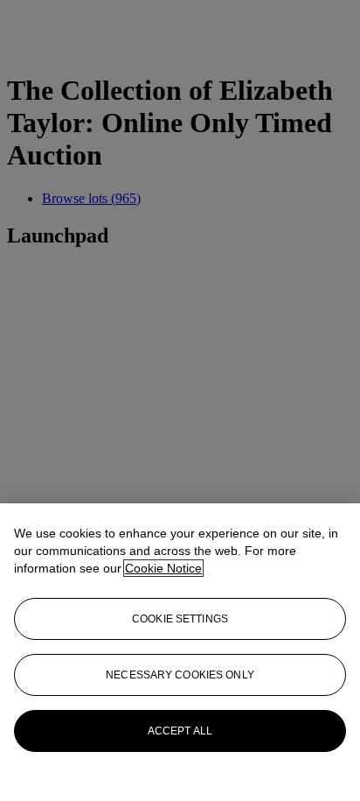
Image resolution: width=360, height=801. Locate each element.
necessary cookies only (180, 675)
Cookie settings (180, 619)
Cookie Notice (163, 568)
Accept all (180, 731)
